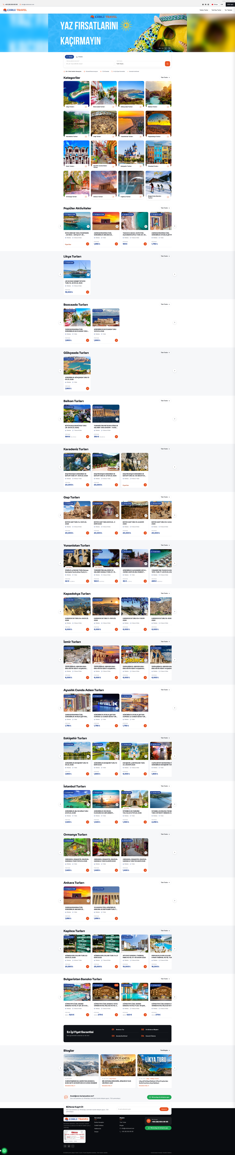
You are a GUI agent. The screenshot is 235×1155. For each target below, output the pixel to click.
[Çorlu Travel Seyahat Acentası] (15, 10)
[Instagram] (203, 4)
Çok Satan (69, 567)
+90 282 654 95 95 (11, 4)
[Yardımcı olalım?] (4, 1150)
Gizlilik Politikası (98, 1125)
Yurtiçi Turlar (204, 10)
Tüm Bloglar (164, 1050)
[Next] (175, 226)
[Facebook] (205, 4)
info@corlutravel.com (28, 4)
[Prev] (60, 226)
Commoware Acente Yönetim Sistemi (161, 1152)
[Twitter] (208, 4)
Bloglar (122, 1125)
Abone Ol (164, 1109)
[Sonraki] (169, 48)
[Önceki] (165, 48)
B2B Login (230, 4)
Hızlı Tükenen (98, 567)
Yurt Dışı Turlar (216, 10)
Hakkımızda (97, 1128)
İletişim (96, 1131)
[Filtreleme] (167, 63)
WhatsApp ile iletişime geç (160, 1097)
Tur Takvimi (228, 10)
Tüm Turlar (164, 77)
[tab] (69, 57)
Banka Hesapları (99, 1122)
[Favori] (88, 226)
